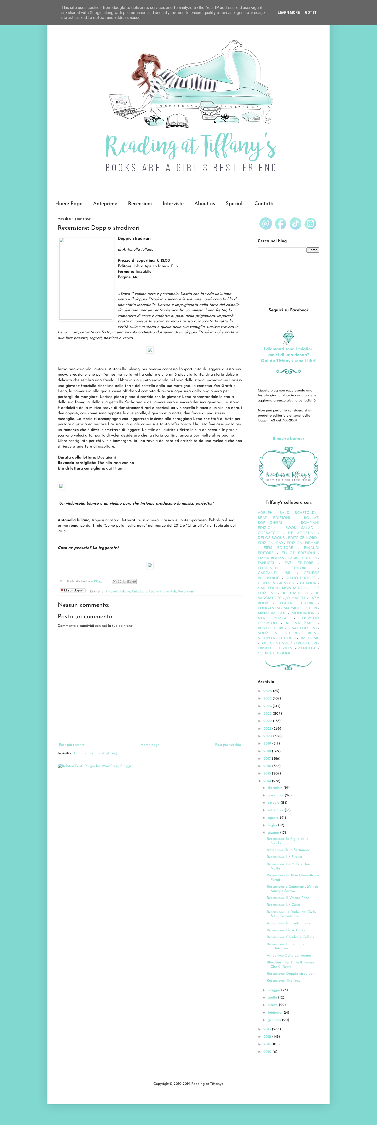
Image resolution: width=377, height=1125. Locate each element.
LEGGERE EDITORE (295, 603)
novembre (276, 795)
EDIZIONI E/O (270, 543)
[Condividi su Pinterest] (134, 581)
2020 (268, 736)
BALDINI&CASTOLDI (298, 513)
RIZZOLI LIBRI (270, 628)
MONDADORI (303, 613)
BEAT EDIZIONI (274, 518)
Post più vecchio (228, 745)
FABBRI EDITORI (302, 558)
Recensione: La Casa (283, 905)
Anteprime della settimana (288, 923)
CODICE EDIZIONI (274, 653)
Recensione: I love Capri (286, 930)
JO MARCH (296, 598)
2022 (268, 721)
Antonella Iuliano (117, 591)
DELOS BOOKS (271, 538)
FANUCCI (266, 563)
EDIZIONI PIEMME (303, 543)
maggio (274, 990)
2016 (267, 766)
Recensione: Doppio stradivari (291, 974)
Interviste (173, 203)
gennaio (275, 1020)
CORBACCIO (269, 533)
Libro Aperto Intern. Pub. (158, 591)
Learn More (289, 12)
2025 (268, 699)
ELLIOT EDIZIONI (298, 553)
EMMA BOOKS (271, 558)
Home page (150, 745)
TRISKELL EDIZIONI (276, 648)
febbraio (275, 1013)
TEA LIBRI (287, 638)
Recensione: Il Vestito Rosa (288, 898)
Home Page (68, 203)
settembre (276, 810)
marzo (273, 1005)
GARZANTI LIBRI (274, 573)
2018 (267, 751)
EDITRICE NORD (302, 538)
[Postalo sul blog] (119, 581)
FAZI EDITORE (299, 563)
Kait (135, 591)
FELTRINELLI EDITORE (282, 568)
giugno (274, 833)
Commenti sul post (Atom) (95, 753)
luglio (273, 825)
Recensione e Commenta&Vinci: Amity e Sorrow (292, 889)
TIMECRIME (309, 638)
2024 (268, 706)
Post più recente (72, 745)
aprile (273, 998)
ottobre (274, 803)
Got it (311, 12)
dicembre (275, 788)
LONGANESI (269, 608)
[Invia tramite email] (114, 581)
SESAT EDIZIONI (302, 628)
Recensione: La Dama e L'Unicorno (285, 946)
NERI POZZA (272, 618)
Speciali (235, 203)
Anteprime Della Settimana (289, 956)
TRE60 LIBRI (306, 643)
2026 (268, 691)
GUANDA (308, 583)
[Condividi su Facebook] (129, 581)
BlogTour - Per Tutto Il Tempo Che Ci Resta (290, 965)
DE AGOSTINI (301, 533)
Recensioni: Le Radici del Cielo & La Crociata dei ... (291, 914)
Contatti (263, 203)
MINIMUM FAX (271, 613)
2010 (267, 1052)
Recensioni (140, 203)
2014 (267, 781)
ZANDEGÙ (307, 648)
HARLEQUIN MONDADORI (282, 588)
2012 (267, 1037)
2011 (267, 1044)
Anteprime (105, 203)
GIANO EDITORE (300, 578)
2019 (267, 744)
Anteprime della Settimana (288, 850)
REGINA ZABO (300, 623)
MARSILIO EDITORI (300, 608)
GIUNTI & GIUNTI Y (276, 583)
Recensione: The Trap (283, 981)
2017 (267, 759)
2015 (267, 774)
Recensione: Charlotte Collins (290, 937)
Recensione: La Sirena (284, 857)
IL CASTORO (295, 593)
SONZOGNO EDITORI (277, 633)
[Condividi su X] (124, 581)
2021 (267, 729)
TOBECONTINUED (276, 643)
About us (204, 203)
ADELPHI (266, 513)
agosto (274, 818)
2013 (267, 1029)
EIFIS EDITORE (278, 548)
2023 (268, 714)
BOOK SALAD (299, 528)
